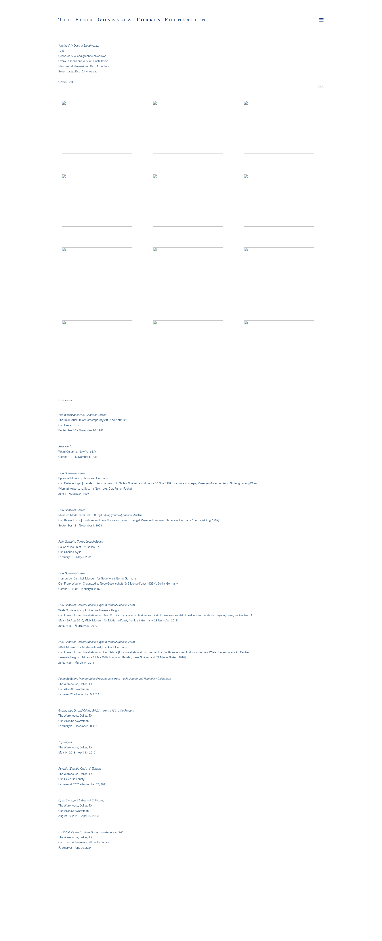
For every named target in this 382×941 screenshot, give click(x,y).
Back (320, 86)
